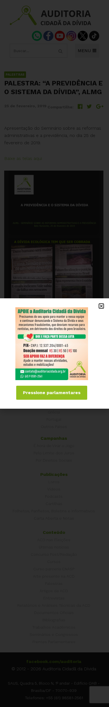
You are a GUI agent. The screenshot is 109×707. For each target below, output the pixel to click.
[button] (101, 306)
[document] (54, 353)
